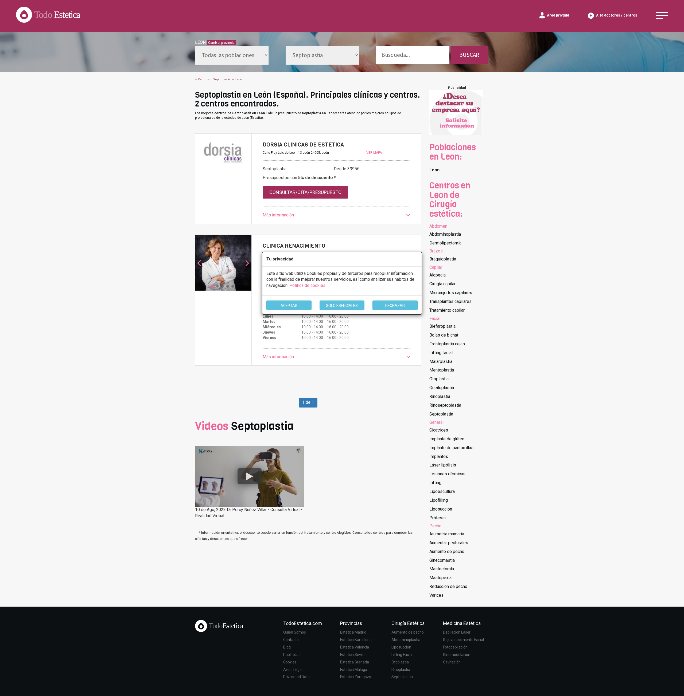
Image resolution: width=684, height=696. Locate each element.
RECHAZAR (395, 305)
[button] (336, 215)
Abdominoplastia (445, 234)
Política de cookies (307, 285)
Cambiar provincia (221, 43)
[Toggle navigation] (662, 15)
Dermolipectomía (445, 243)
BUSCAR (469, 54)
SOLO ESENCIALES (342, 305)
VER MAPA (374, 153)
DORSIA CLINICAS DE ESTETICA (303, 144)
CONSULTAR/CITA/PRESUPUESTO (305, 192)
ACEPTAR (289, 305)
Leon (434, 169)
